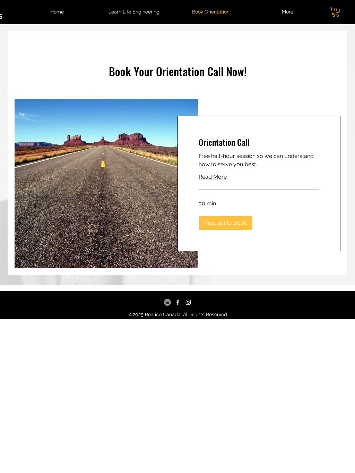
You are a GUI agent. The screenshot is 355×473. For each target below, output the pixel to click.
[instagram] (188, 302)
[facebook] (177, 302)
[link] (259, 142)
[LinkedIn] (167, 302)
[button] (287, 12)
